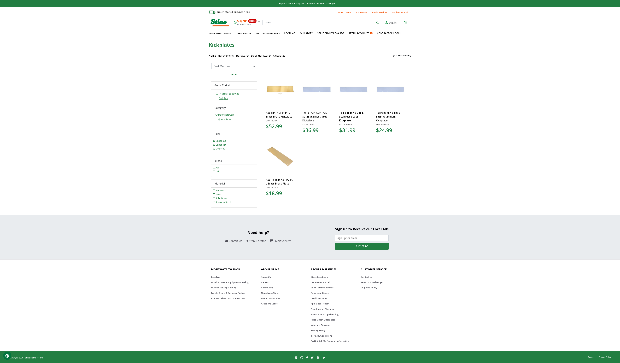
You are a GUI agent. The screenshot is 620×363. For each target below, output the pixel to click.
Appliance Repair (400, 12)
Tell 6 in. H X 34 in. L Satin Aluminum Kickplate (388, 116)
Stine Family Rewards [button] (330, 33)
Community (267, 287)
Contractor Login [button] (388, 33)
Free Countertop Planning (325, 314)
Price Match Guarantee (323, 319)
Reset (234, 74)
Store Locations (319, 276)
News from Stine (270, 293)
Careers (265, 282)
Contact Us (361, 12)
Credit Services (379, 12)
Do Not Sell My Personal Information (330, 341)
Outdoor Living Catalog (223, 287)
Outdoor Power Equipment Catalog (230, 282)
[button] (220, 33)
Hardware (242, 55)
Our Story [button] (306, 33)
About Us (266, 276)
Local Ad (215, 276)
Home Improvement (221, 55)
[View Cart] (405, 22)
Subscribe (362, 246)
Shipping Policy (369, 287)
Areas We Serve (269, 303)
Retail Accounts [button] (359, 33)
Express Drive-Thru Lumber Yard (228, 298)
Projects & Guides (270, 298)
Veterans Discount (320, 325)
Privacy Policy (318, 330)
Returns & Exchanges (372, 282)
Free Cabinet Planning (322, 309)
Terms (591, 357)
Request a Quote (320, 293)
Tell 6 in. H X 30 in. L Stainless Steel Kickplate (351, 116)
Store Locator (344, 12)
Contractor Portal (320, 282)
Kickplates (279, 55)
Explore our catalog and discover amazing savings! (307, 3)
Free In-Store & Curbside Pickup (233, 11)
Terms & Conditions (321, 335)
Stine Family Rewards (322, 287)
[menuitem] (220, 33)
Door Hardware (260, 55)
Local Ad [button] (289, 33)
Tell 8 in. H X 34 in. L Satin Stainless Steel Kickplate (315, 116)
